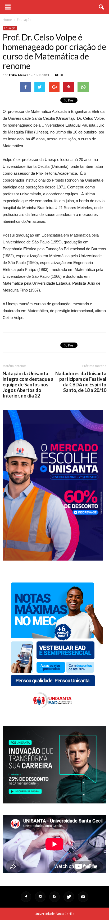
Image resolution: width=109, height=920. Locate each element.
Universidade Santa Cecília (54, 914)
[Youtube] (83, 896)
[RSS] (54, 896)
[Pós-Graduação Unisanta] (54, 802)
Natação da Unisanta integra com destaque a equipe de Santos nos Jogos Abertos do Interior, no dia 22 (28, 385)
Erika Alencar (19, 75)
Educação (9, 28)
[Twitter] (68, 896)
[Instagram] (40, 896)
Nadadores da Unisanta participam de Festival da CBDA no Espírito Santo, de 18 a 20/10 (80, 382)
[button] (101, 7)
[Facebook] (26, 896)
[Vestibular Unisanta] (53, 559)
